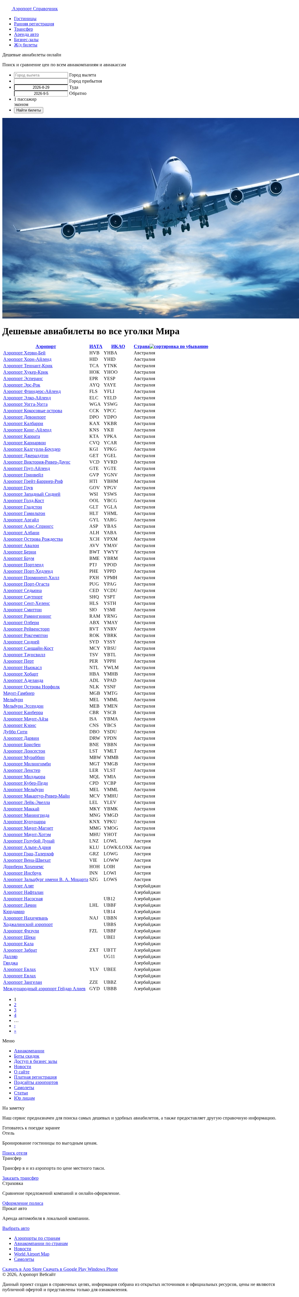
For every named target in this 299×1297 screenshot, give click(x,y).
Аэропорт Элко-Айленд (27, 397)
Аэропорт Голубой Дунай (29, 840)
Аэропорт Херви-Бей (24, 352)
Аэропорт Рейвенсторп (26, 628)
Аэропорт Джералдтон (25, 455)
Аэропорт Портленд (23, 564)
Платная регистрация (35, 1077)
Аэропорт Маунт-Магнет (28, 828)
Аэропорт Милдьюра (24, 776)
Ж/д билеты (25, 44)
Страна (142, 346)
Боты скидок (26, 1056)
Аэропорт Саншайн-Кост (28, 648)
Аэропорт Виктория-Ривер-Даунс (36, 461)
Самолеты (24, 1087)
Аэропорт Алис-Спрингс (28, 526)
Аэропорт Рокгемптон (25, 635)
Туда (73, 87)
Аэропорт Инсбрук (22, 873)
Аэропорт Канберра (23, 712)
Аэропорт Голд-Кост (23, 500)
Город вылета (82, 74)
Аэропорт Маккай (21, 808)
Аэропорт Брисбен (22, 744)
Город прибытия (85, 81)
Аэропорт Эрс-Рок (21, 384)
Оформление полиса (22, 1203)
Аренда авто (26, 34)
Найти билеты (28, 110)
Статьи (21, 1092)
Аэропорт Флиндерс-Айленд (32, 391)
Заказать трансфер (20, 1178)
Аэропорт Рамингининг (27, 616)
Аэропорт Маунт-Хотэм (27, 834)
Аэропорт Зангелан (22, 982)
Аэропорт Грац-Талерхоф (28, 853)
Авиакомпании (29, 1050)
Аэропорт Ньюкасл (22, 667)
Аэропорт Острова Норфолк (31, 686)
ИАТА (95, 346)
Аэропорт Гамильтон (24, 513)
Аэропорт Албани (21, 532)
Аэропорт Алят (18, 885)
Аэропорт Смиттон (22, 609)
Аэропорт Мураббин (24, 757)
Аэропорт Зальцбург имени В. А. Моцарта (45, 879)
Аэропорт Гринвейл (23, 474)
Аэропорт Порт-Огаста (26, 584)
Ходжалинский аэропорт (28, 924)
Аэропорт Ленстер (21, 770)
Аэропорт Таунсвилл (24, 654)
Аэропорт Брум (18, 558)
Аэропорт (46, 346)
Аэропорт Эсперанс (23, 378)
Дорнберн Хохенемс (23, 866)
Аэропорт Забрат (20, 950)
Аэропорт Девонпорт (24, 417)
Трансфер (23, 29)
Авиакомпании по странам (41, 1243)
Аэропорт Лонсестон (24, 750)
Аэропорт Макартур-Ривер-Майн (36, 795)
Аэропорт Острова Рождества (33, 539)
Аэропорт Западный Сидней (31, 494)
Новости (22, 1066)
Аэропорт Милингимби (27, 763)
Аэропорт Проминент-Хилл (31, 577)
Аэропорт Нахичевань (25, 917)
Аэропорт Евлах (19, 969)
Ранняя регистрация (34, 23)
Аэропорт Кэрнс (19, 725)
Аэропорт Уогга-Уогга (25, 404)
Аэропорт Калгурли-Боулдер (31, 449)
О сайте (21, 1071)
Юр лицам (24, 1098)
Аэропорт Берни (19, 551)
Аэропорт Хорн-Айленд (27, 359)
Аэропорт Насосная (23, 898)
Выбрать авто (15, 1228)
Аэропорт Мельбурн (23, 789)
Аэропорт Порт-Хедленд (28, 571)
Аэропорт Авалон (21, 545)
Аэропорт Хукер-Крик (25, 372)
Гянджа (10, 962)
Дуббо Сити (15, 731)
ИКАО (118, 346)
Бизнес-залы (26, 39)
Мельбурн (13, 699)
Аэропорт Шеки (19, 937)
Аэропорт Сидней (21, 641)
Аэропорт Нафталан (23, 892)
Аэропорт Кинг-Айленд (27, 429)
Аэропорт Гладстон (22, 506)
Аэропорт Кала (18, 943)
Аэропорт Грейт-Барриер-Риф (33, 481)
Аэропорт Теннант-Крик (28, 365)
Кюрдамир (14, 911)
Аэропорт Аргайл (21, 519)
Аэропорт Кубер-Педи (25, 783)
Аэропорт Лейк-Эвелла (26, 802)
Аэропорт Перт (18, 661)
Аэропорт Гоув (18, 487)
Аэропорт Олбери (21, 622)
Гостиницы (25, 18)
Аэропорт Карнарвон (24, 442)
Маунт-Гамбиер (18, 693)
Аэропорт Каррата (21, 436)
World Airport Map (31, 1253)
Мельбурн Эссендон (23, 706)
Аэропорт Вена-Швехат (27, 860)
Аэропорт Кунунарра (24, 821)
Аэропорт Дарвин (21, 738)
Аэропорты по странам (37, 1238)
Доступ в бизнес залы (35, 1061)
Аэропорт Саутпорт (23, 596)
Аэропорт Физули (21, 930)
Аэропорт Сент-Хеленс (26, 603)
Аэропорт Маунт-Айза (25, 718)
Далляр (10, 956)
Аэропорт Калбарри (23, 423)
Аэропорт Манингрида (26, 815)
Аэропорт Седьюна (22, 590)
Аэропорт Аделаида (23, 680)
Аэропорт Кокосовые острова (32, 410)
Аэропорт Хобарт (20, 673)
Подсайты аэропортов (36, 1082)
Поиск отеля (14, 1152)
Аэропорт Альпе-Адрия (27, 847)
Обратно (77, 93)
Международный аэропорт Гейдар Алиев (44, 988)
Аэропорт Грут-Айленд (26, 468)
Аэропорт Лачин (19, 905)
